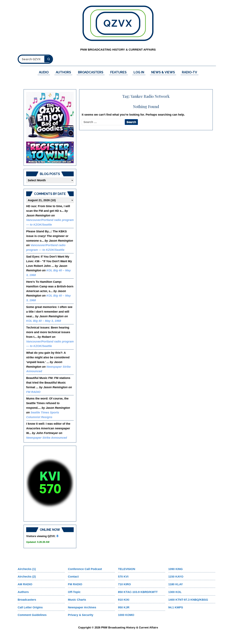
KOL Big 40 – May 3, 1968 (43, 320)
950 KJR (123, 607)
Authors (23, 592)
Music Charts (77, 599)
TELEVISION (126, 569)
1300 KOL (175, 592)
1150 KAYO (175, 576)
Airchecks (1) (27, 569)
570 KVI (123, 576)
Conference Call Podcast (85, 569)
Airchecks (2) (27, 576)
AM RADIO (25, 584)
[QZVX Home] (50, 127)
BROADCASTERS (90, 72)
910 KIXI (123, 599)
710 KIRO (124, 584)
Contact (73, 576)
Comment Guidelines (32, 615)
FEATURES (118, 72)
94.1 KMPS (175, 607)
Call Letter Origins (30, 607)
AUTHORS (63, 72)
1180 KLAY (175, 584)
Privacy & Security (80, 615)
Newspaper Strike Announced (46, 437)
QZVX (117, 23)
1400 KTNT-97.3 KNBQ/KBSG (188, 599)
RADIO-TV (189, 72)
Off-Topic (74, 592)
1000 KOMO (126, 615)
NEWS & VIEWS (163, 72)
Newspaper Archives (82, 607)
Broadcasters (27, 599)
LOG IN (139, 72)
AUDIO (44, 72)
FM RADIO (33, 392)
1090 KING (175, 569)
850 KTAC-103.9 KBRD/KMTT (138, 592)
